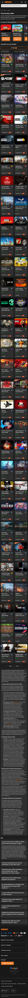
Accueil (2, 10)
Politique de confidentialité (6, 981)
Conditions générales (21, 983)
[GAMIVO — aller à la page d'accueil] (8, 2)
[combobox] (14, 5)
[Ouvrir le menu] (2, 2)
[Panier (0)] (25, 2)
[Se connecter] (21, 2)
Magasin (5, 10)
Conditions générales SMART (7, 986)
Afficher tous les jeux (22, 22)
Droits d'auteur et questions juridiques (8, 983)
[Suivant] (21, 666)
